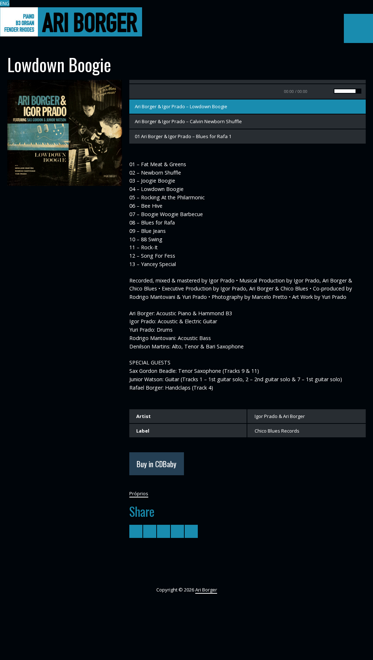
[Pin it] (177, 531)
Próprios (138, 493)
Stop (151, 91)
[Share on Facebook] (149, 531)
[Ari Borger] (71, 21)
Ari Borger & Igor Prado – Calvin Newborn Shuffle (188, 121)
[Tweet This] (135, 531)
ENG (4, 3)
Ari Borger (206, 589)
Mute (322, 91)
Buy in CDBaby (156, 463)
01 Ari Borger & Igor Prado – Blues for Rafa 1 (183, 136)
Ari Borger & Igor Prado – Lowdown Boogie (181, 106)
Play (136, 91)
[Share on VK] (191, 531)
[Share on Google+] (163, 531)
